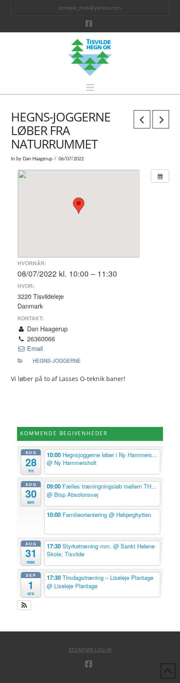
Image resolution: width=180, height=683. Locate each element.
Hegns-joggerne (57, 360)
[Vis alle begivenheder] (160, 176)
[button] (90, 87)
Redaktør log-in (90, 649)
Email (34, 348)
